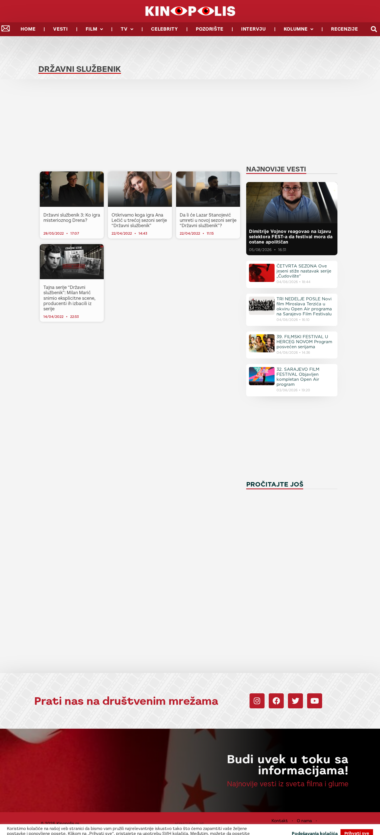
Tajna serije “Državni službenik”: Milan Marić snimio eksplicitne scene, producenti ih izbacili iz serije (69, 298)
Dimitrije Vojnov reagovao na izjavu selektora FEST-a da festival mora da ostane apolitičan (290, 237)
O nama (304, 820)
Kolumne (296, 29)
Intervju (253, 29)
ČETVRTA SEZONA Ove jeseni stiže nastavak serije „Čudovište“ (304, 271)
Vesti (60, 29)
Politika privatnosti (292, 826)
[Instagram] (257, 700)
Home (28, 29)
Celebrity (164, 29)
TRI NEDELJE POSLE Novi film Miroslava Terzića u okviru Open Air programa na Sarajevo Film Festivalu (304, 306)
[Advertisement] (140, 127)
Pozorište (209, 29)
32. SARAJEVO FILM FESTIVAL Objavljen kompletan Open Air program (298, 377)
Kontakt (280, 820)
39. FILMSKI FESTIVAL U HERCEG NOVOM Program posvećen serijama (304, 341)
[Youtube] (314, 700)
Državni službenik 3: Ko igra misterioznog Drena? (71, 217)
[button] (374, 29)
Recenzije (344, 29)
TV (124, 29)
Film (91, 29)
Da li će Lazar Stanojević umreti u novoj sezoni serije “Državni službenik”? (208, 220)
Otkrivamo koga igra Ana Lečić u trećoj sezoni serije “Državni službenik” (139, 220)
